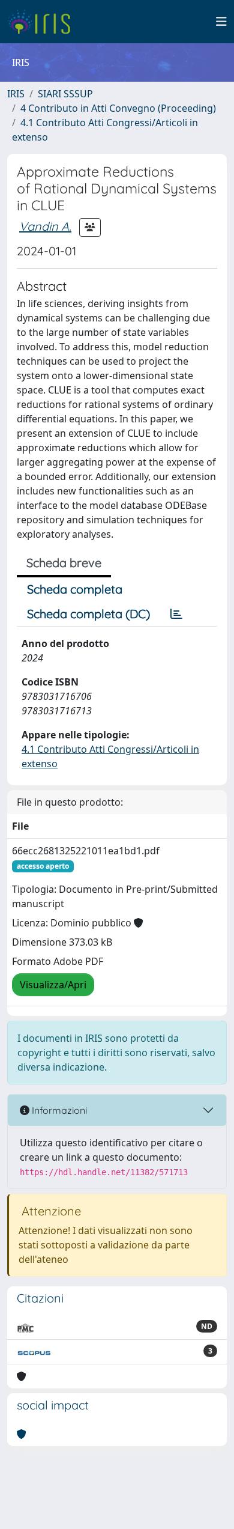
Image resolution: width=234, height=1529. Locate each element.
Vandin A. (45, 226)
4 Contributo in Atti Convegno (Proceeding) (118, 108)
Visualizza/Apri (53, 984)
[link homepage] (43, 21)
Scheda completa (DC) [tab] (88, 613)
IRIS (16, 93)
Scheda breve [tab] (63, 562)
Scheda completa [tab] (74, 589)
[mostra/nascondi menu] (221, 22)
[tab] (176, 614)
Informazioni (58, 1110)
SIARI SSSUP (65, 93)
